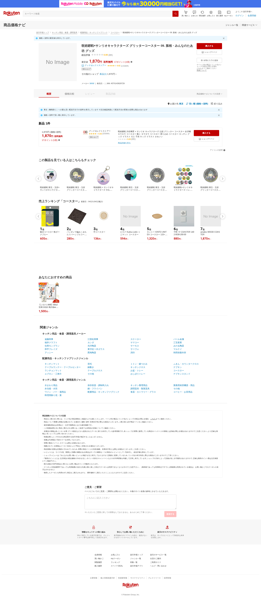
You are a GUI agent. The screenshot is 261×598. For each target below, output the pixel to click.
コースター (115, 32)
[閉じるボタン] (224, 38)
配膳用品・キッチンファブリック (94, 32)
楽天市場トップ (42, 32)
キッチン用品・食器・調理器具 (64, 32)
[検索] (175, 14)
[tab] (49, 93)
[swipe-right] (222, 178)
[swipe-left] (38, 178)
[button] (194, 14)
